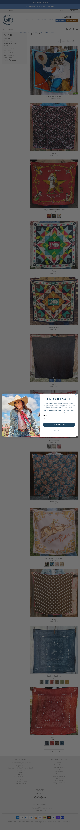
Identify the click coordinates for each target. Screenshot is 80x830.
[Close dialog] (76, 396)
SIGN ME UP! (59, 425)
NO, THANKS (59, 430)
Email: (45, 415)
